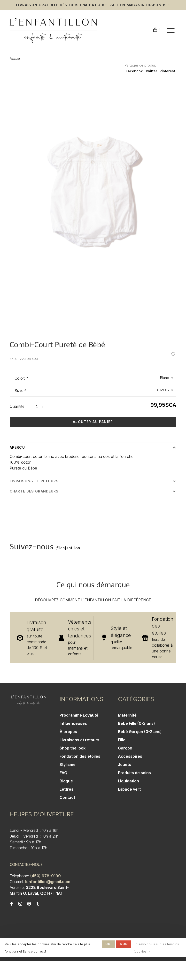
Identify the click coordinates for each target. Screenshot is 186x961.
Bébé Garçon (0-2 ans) (140, 731)
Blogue (66, 781)
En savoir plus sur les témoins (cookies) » (156, 947)
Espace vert (129, 789)
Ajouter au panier (93, 422)
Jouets (124, 764)
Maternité (127, 715)
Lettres (66, 789)
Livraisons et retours (34, 481)
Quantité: (17, 406)
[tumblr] (38, 903)
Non (124, 944)
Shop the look (72, 748)
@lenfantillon (67, 548)
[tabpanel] (93, 207)
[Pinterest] (29, 903)
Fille (121, 739)
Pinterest (167, 71)
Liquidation (128, 781)
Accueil (15, 58)
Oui (108, 944)
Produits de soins (134, 772)
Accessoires (130, 756)
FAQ (63, 772)
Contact (67, 797)
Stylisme (68, 764)
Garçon (125, 748)
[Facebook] (12, 903)
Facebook (134, 71)
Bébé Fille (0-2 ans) (136, 723)
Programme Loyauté (79, 715)
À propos (68, 731)
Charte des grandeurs (34, 491)
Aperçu (17, 447)
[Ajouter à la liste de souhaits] (173, 354)
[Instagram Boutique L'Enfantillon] (20, 903)
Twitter (151, 71)
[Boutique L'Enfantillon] (28, 700)
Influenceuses (73, 723)
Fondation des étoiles (80, 756)
